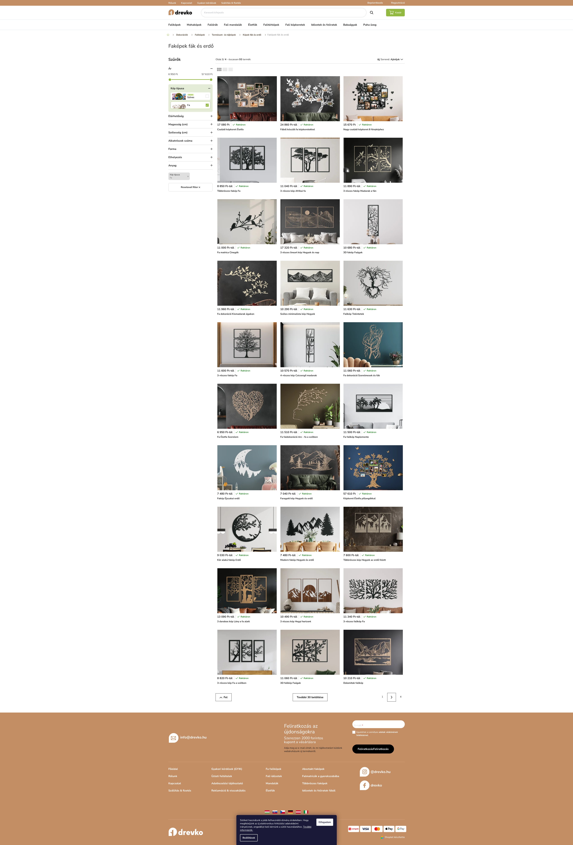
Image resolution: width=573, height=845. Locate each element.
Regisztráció (398, 3)
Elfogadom (325, 822)
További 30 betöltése (310, 697)
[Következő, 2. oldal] (391, 697)
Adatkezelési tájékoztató (227, 783)
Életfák (270, 790)
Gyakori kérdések (206, 3)
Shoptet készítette (395, 837)
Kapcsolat (186, 3)
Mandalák (272, 783)
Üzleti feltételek (221, 776)
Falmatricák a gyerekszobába (320, 776)
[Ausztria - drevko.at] (298, 811)
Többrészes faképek (314, 783)
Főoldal (173, 769)
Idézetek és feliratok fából (318, 790)
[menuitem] (174, 25)
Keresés (371, 12)
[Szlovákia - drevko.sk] (274, 811)
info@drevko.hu (193, 737)
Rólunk (172, 3)
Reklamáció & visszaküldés (228, 790)
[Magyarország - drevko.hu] (267, 811)
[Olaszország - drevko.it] (306, 811)
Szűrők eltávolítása (190, 187)
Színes (190, 96)
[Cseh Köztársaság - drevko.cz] (282, 811)
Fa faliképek (273, 769)
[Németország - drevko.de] (290, 811)
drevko (376, 785)
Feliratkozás (381, 749)
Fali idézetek (274, 776)
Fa (190, 105)
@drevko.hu (381, 771)
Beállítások (249, 837)
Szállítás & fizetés (231, 3)
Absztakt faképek (313, 769)
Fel (226, 697)
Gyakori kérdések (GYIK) (226, 769)
